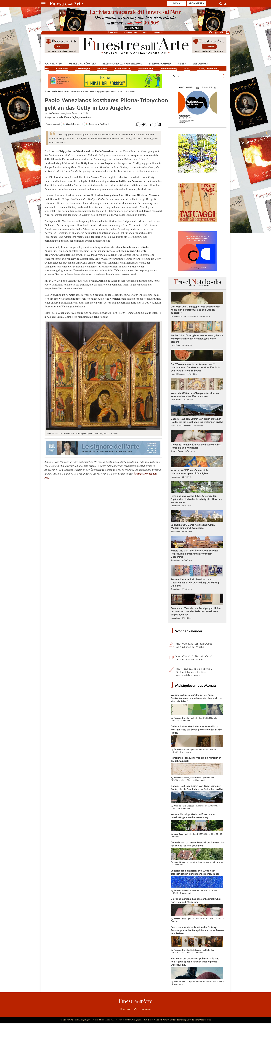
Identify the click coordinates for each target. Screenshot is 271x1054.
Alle (47, 68)
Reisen (182, 63)
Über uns (113, 32)
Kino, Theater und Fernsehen (208, 69)
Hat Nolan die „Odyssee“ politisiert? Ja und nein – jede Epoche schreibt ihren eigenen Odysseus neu (195, 961)
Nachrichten (53, 63)
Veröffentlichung (168, 68)
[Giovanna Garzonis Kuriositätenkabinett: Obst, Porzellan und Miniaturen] (197, 436)
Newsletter (131, 32)
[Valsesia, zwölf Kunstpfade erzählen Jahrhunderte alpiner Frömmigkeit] (197, 462)
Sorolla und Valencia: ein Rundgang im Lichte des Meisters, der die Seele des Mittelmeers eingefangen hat (196, 611)
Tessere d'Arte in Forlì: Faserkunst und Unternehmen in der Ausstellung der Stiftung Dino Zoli (195, 582)
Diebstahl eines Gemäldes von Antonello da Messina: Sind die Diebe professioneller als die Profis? (196, 729)
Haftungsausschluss (81, 117)
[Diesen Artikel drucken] (144, 124)
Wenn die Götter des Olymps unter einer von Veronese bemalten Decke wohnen (195, 395)
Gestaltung (200, 63)
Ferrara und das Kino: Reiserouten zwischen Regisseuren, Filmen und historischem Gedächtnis (194, 553)
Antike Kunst (63, 117)
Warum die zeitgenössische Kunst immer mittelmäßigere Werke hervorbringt (193, 816)
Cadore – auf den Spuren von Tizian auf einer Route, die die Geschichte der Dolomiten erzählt (197, 420)
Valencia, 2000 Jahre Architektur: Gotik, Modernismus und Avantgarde (193, 526)
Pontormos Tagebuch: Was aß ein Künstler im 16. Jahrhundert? (196, 759)
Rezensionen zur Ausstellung (122, 63)
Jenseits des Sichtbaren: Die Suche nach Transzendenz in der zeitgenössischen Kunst (195, 872)
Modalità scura (205, 1020)
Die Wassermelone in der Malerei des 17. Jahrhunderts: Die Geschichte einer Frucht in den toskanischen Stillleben (195, 367)
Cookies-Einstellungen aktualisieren (184, 1020)
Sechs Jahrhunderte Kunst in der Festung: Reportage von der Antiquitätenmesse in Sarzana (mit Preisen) (197, 930)
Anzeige (158, 32)
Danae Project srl (155, 1020)
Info (145, 32)
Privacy (166, 1020)
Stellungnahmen (160, 63)
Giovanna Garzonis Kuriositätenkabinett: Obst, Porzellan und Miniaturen (196, 446)
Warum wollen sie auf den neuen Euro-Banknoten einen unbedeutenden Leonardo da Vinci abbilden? (196, 698)
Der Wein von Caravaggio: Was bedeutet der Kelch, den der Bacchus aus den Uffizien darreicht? (195, 309)
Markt (187, 68)
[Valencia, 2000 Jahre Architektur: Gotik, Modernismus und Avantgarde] (197, 516)
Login (176, 3)
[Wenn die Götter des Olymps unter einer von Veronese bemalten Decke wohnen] (197, 384)
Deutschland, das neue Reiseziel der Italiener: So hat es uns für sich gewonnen (197, 844)
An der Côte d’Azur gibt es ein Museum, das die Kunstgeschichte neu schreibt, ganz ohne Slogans (197, 338)
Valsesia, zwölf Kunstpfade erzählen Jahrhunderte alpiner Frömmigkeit (190, 472)
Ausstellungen (82, 68)
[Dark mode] (159, 125)
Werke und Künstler (82, 63)
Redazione (54, 113)
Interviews (102, 68)
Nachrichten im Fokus (122, 69)
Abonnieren (196, 3)
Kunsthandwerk (145, 68)
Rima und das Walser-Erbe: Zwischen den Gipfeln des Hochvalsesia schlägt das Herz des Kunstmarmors (196, 499)
